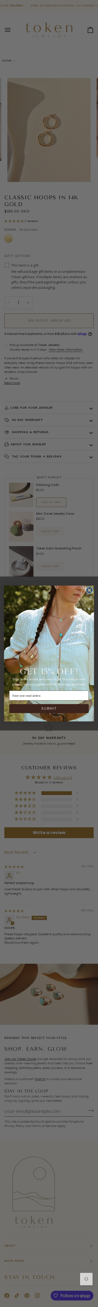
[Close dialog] (89, 590)
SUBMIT (49, 708)
